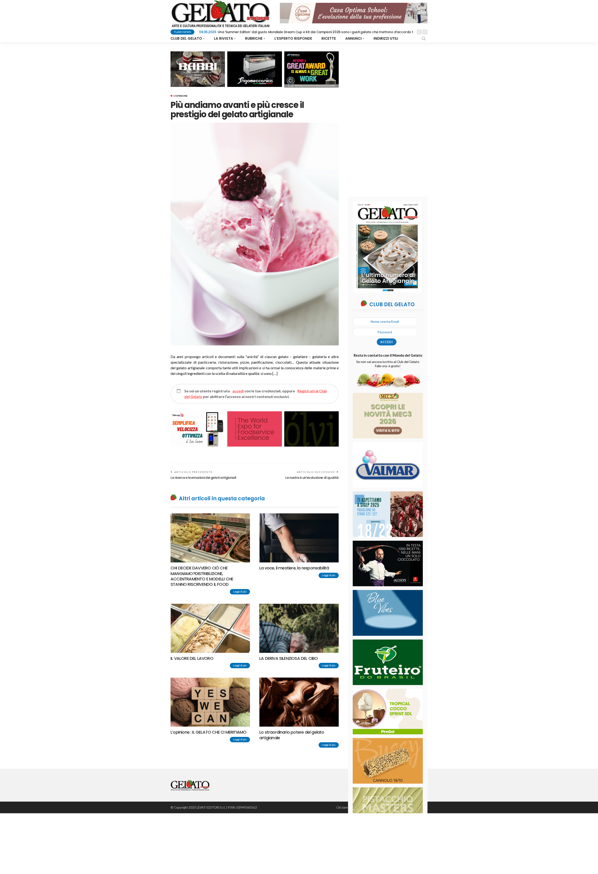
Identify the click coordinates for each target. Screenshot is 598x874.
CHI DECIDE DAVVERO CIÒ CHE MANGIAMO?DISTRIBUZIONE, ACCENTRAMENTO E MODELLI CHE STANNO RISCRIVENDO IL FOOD (202, 576)
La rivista (223, 38)
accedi (238, 391)
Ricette (328, 38)
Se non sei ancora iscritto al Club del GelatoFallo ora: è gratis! (387, 364)
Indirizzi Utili (386, 38)
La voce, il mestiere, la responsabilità (294, 568)
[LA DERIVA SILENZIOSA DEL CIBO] (299, 628)
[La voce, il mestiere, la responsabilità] (299, 537)
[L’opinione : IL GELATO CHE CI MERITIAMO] (210, 702)
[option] (306, 32)
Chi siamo (343, 807)
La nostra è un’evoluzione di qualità (312, 478)
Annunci (353, 38)
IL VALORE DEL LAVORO (192, 658)
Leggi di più (240, 591)
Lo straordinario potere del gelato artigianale (291, 734)
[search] (423, 38)
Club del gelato (186, 38)
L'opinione (181, 96)
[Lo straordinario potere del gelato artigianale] (299, 702)
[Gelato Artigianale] (190, 784)
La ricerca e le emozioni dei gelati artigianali (203, 478)
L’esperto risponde (293, 38)
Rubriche (254, 38)
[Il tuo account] (404, 38)
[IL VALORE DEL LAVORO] (210, 628)
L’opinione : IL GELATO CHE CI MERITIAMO (208, 732)
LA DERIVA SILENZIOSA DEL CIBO (288, 658)
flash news (182, 32)
